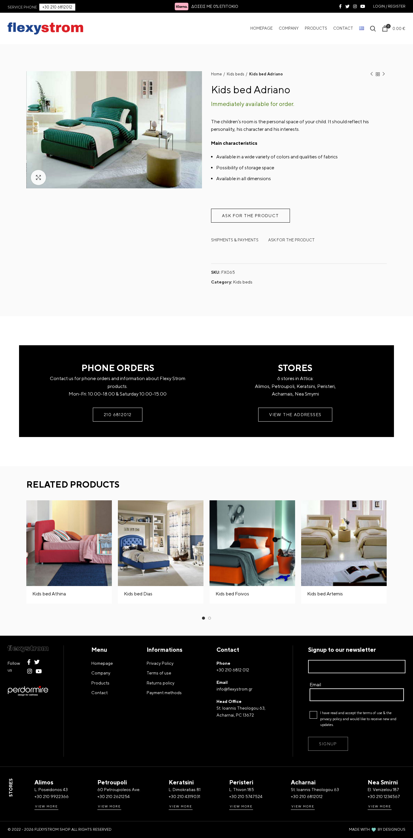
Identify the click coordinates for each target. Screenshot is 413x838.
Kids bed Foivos (232, 594)
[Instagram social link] (355, 6)
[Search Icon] (373, 28)
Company (100, 673)
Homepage (102, 663)
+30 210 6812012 (57, 7)
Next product (384, 74)
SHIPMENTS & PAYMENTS (235, 240)
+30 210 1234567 (384, 796)
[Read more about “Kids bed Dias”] (199, 510)
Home (216, 74)
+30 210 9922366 (51, 796)
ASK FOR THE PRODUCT (291, 240)
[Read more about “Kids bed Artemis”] (382, 510)
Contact (99, 692)
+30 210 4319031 (184, 796)
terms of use (372, 713)
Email (315, 684)
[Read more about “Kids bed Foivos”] (290, 510)
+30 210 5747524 (245, 796)
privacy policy (331, 719)
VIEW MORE (46, 806)
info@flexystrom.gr (234, 689)
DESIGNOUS (394, 829)
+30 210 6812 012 (232, 669)
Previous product (372, 74)
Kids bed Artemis (325, 594)
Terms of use (159, 673)
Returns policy (160, 683)
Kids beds (235, 74)
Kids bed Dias (138, 594)
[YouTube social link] (363, 6)
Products (100, 683)
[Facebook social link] (340, 6)
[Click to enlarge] (38, 177)
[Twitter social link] (347, 6)
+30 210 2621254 (113, 796)
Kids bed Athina (49, 594)
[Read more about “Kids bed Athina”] (107, 510)
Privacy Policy (160, 663)
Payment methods (164, 692)
